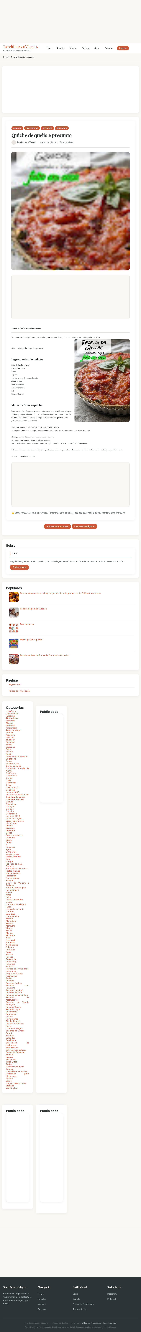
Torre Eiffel (11, 1062)
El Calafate (11, 852)
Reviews (86, 48)
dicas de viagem (14, 818)
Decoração (11, 814)
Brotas (9, 761)
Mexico (9, 928)
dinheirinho (11, 823)
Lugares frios (12, 916)
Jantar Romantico (14, 899)
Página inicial (14, 684)
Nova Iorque (12, 945)
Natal (8, 937)
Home (49, 48)
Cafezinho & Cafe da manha (17, 769)
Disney (9, 825)
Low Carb (10, 914)
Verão (9, 1081)
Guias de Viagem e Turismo (17, 884)
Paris (8, 952)
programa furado (14, 973)
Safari (9, 1033)
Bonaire (9, 751)
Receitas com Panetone (17, 986)
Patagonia (11, 959)
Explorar (123, 48)
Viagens (74, 48)
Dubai (9, 842)
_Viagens (10, 716)
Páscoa (9, 957)
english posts (12, 854)
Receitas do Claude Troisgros (17, 1003)
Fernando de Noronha (16, 868)
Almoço (9, 723)
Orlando (10, 947)
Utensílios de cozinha (16, 1071)
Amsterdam (11, 728)
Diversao (10, 828)
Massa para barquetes (31, 639)
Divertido (10, 830)
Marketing (11, 921)
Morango (10, 935)
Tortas (9, 1064)
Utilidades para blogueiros (17, 1074)
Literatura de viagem (16, 904)
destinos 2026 (13, 816)
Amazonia (10, 725)
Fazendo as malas (15, 864)
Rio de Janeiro (13, 1021)
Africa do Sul (12, 718)
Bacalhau (10, 742)
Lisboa (9, 902)
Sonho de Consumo (15, 1052)
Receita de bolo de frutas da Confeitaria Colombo (44, 655)
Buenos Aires (12, 763)
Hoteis (9, 892)
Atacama (10, 737)
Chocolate (11, 782)
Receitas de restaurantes (17, 998)
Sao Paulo (11, 1040)
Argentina (10, 735)
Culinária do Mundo (15, 797)
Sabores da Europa (15, 1031)
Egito (8, 849)
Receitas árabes (14, 983)
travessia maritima (15, 1066)
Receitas (61, 48)
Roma (8, 1026)
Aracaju (9, 732)
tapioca (9, 1057)
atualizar (10, 740)
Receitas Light (13, 1009)
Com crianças (13, 787)
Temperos (11, 1059)
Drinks (9, 840)
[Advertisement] (70, 21)
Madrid (9, 918)
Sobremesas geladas (16, 1050)
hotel (8, 895)
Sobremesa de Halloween (17, 1044)
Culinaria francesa (15, 799)
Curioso (10, 809)
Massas (9, 923)
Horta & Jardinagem (16, 887)
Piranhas (10, 966)
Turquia (9, 1069)
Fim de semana (13, 873)
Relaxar (9, 1016)
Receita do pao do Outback (33, 609)
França (9, 880)
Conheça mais (19, 567)
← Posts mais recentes (57, 526)
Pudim (9, 978)
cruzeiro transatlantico (17, 794)
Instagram (112, 1294)
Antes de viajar (13, 730)
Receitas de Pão (14, 992)
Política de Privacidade (83, 1304)
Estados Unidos (13, 856)
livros (8, 907)
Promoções (11, 976)
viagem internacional (16, 1083)
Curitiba (10, 811)
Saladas (10, 1035)
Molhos (9, 933)
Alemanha (11, 720)
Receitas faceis (13, 1007)
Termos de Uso (80, 1309)
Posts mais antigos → (84, 526)
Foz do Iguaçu (13, 878)
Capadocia (11, 775)
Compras (10, 790)
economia (11, 847)
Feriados (10, 866)
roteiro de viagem (14, 1028)
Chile (8, 780)
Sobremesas (12, 1047)
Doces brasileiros (14, 835)
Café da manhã (13, 766)
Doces (9, 833)
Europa (9, 861)
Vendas (9, 1078)
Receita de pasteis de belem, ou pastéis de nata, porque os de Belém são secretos (60, 593)
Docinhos (10, 837)
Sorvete (9, 1054)
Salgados (10, 1038)
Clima (8, 785)
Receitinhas (11, 1011)
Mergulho (10, 926)
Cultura (9, 802)
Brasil (8, 754)
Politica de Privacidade (19, 691)
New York (10, 940)
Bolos (8, 749)
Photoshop (11, 961)
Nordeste (10, 942)
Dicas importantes (15, 821)
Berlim (9, 744)
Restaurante (12, 1019)
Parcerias (10, 950)
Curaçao (10, 806)
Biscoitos (10, 747)
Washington (11, 1088)
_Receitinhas (12, 713)
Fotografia (11, 876)
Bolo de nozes (27, 624)
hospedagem (12, 890)
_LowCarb (11, 711)
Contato (108, 48)
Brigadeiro (11, 759)
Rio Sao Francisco (15, 1023)
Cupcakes (11, 804)
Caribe (9, 778)
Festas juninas (13, 871)
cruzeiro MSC (12, 792)
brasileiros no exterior (17, 756)
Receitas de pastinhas (17, 995)
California (11, 773)
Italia (8, 897)
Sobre (97, 48)
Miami (9, 930)
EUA (8, 859)
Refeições (11, 1014)
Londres (10, 911)
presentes (11, 971)
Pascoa (9, 954)
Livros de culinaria (15, 909)
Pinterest (10, 964)
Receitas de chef (14, 990)
